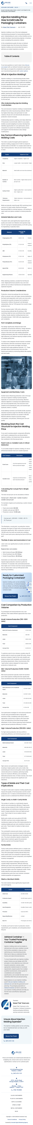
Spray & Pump (16, 1105)
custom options (23, 71)
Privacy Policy (22, 1119)
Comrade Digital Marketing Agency (19, 1122)
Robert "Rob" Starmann (9, 27)
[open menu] (30, 3)
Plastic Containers (16, 1098)
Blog (16, 7)
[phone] (26, 3)
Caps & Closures (16, 1101)
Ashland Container (7, 7)
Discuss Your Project (10, 596)
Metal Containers (16, 1108)
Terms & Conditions (12, 1119)
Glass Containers (16, 1095)
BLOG (16, 1111)
